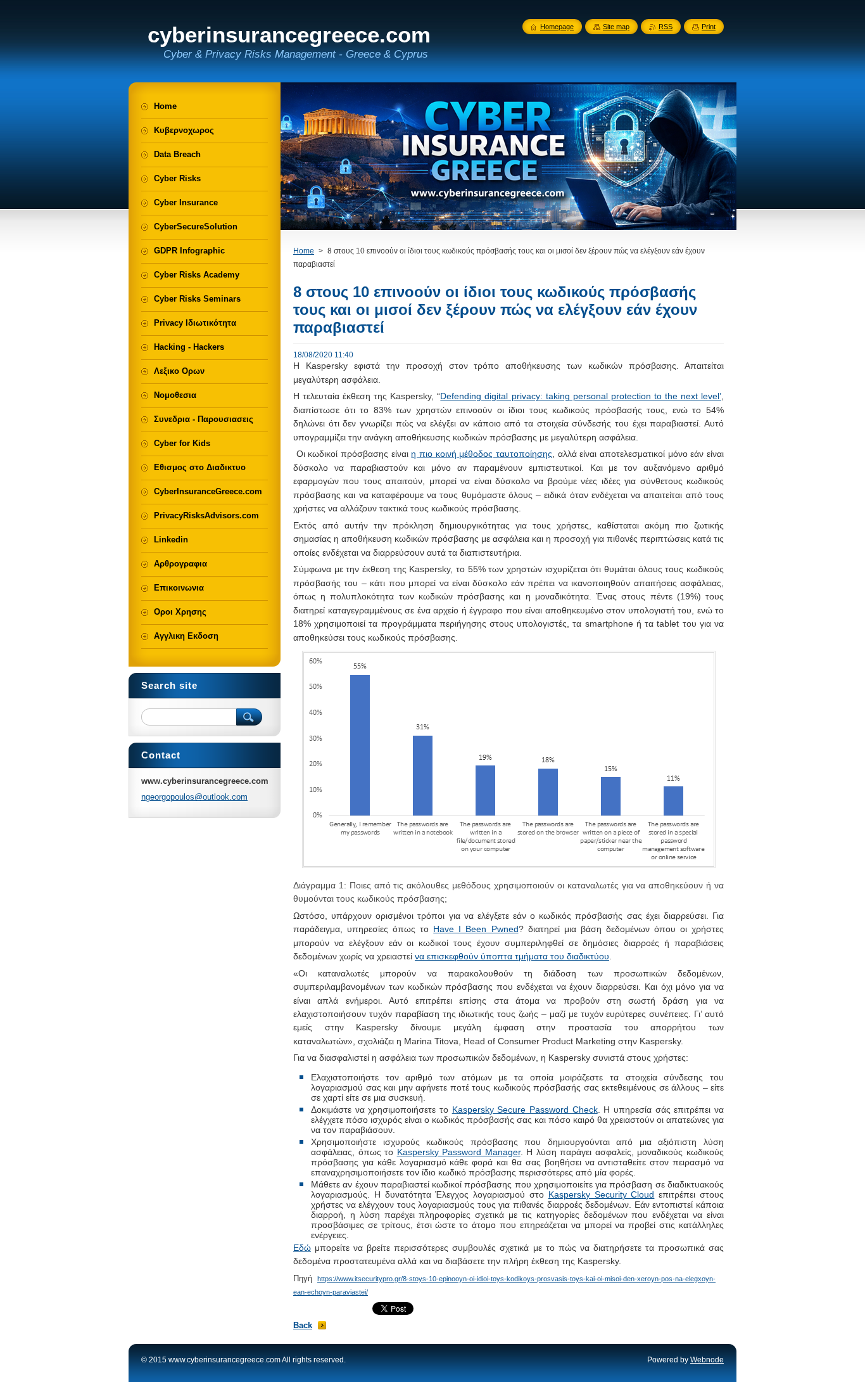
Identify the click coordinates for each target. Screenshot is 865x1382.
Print (709, 26)
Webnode (707, 1360)
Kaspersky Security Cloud (601, 1194)
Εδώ (302, 1248)
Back (302, 1325)
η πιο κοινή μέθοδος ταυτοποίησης (481, 454)
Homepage (557, 26)
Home (303, 251)
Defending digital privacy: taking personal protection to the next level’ (580, 396)
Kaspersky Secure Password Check (525, 1109)
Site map (616, 26)
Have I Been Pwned (475, 929)
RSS (665, 26)
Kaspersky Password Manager (459, 1152)
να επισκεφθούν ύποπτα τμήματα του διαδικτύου (512, 956)
